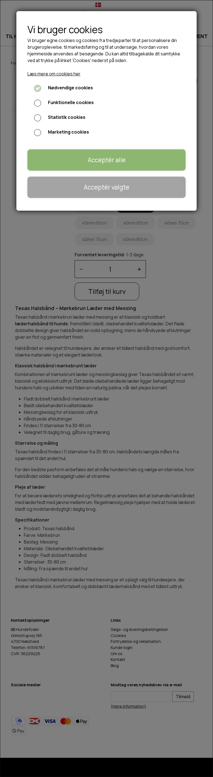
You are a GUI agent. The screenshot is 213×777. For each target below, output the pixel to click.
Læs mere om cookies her (53, 74)
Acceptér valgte (106, 187)
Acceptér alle (107, 160)
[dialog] (106, 388)
